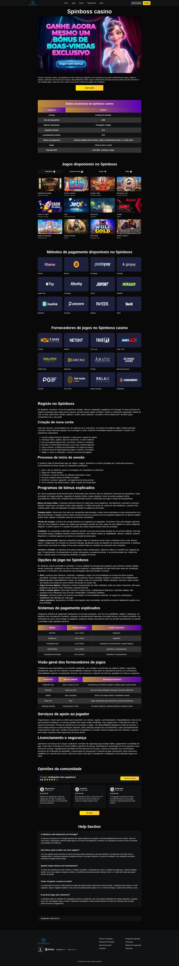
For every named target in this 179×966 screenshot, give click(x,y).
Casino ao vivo (75, 171)
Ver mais (89, 813)
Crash (101, 171)
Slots (127, 171)
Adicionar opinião (130, 778)
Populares (48, 171)
